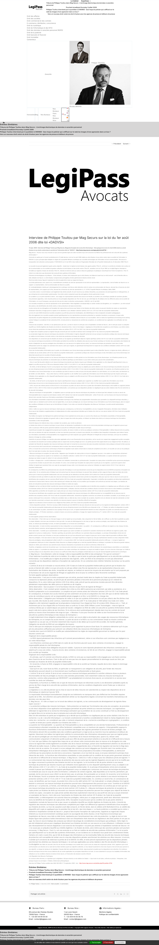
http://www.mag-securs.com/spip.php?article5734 (91, 250)
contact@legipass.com (42, 919)
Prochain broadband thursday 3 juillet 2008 (81, 7)
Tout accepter (96, 942)
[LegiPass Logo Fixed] (35, 5)
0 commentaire (64, 883)
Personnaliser (120, 942)
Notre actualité (55, 883)
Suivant (126, 144)
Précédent (117, 144)
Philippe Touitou (35, 883)
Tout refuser (109, 942)
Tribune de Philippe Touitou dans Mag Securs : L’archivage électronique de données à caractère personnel (41, 127)
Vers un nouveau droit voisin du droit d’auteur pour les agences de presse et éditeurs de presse (81, 14)
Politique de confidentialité (109, 914)
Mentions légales (105, 912)
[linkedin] (4, 122)
